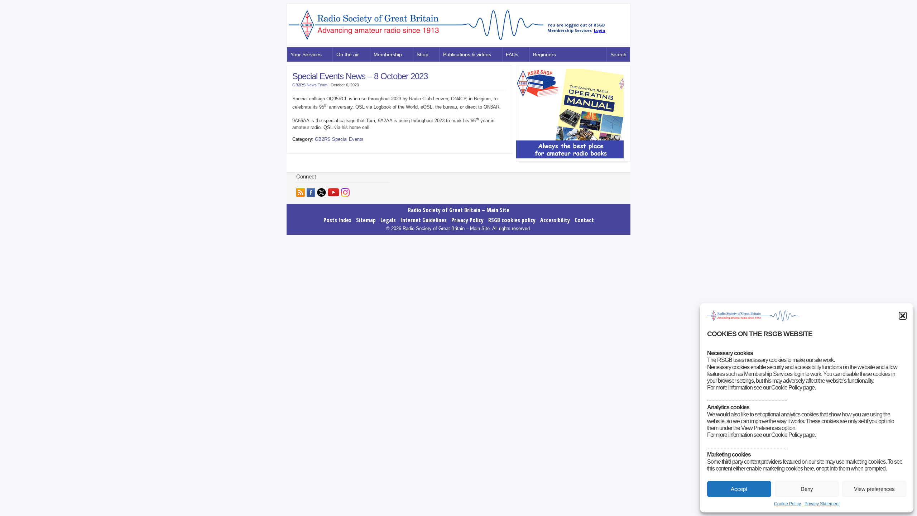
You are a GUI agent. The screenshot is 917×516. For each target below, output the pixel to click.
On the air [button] (347, 54)
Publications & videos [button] (467, 54)
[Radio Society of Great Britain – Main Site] (416, 40)
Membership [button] (388, 54)
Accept (739, 489)
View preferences (874, 489)
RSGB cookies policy (512, 212)
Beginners (544, 54)
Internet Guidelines (423, 212)
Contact (584, 212)
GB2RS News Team (309, 85)
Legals (388, 212)
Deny (807, 489)
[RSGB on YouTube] (333, 184)
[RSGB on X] (321, 184)
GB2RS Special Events (339, 139)
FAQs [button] (512, 54)
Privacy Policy (467, 212)
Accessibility (555, 212)
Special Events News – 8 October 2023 (360, 76)
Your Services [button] (306, 54)
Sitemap (366, 212)
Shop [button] (422, 54)
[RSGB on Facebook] (311, 184)
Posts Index (337, 212)
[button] (902, 315)
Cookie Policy (787, 503)
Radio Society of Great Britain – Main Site (458, 202)
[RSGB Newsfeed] (300, 184)
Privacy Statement (822, 503)
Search (618, 54)
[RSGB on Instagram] (345, 184)
